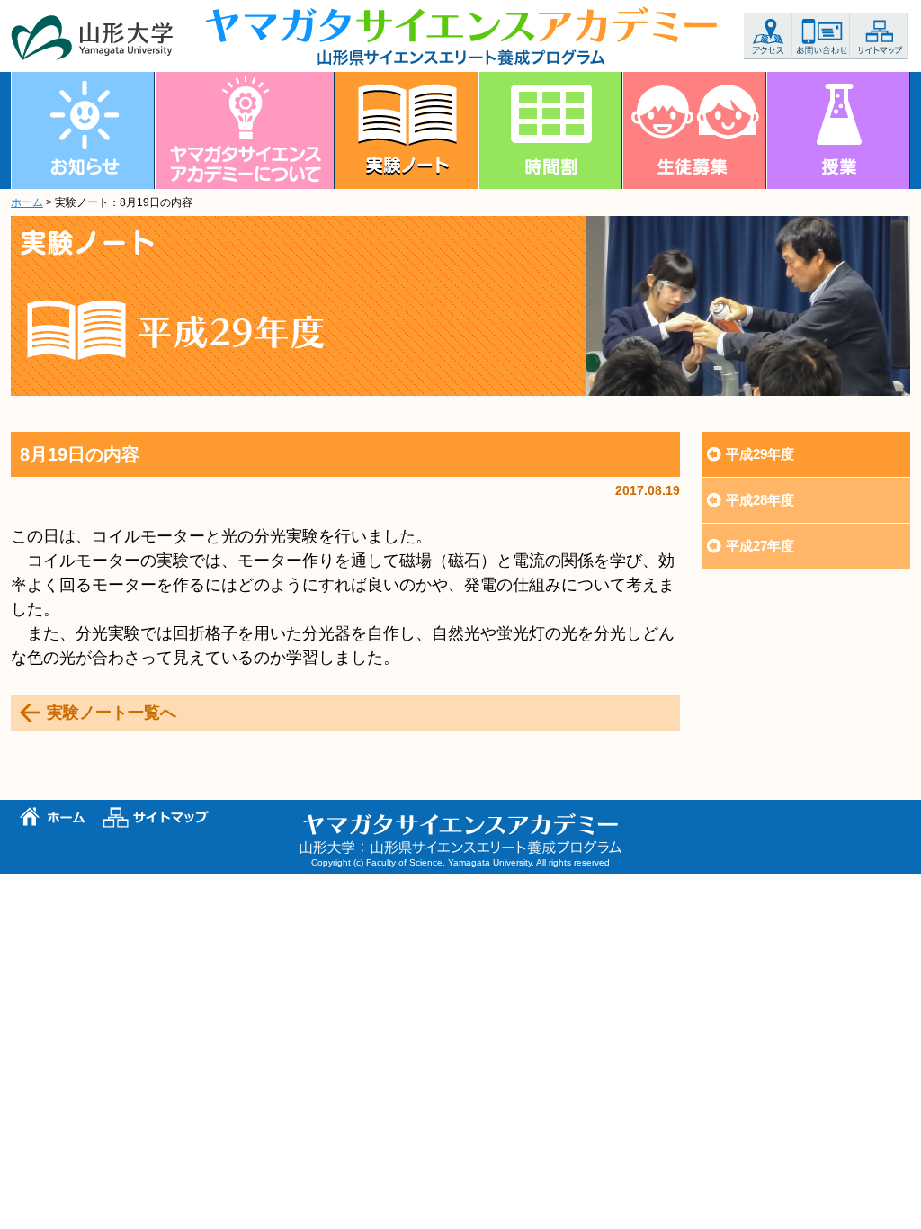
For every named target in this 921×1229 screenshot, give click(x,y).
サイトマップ (879, 36)
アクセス (768, 36)
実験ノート (406, 130)
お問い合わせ (821, 36)
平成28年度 (760, 499)
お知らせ (83, 130)
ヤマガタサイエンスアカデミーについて (245, 130)
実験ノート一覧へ (111, 713)
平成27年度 (760, 545)
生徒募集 (694, 130)
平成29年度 (760, 454)
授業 (838, 130)
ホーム (27, 202)
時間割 (550, 130)
